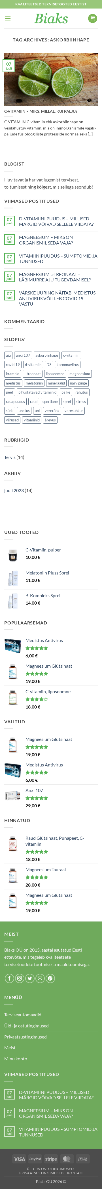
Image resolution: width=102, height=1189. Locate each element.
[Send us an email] (40, 978)
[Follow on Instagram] (19, 978)
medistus (13, 383)
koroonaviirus (68, 364)
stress (81, 401)
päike (65, 392)
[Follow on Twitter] (30, 978)
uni (37, 410)
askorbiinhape (46, 355)
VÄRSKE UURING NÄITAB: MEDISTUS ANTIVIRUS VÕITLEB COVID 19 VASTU (57, 298)
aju (8, 355)
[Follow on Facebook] (9, 978)
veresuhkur (74, 410)
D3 (49, 364)
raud (33, 401)
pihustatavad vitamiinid (37, 392)
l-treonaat (32, 373)
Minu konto (15, 1058)
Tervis (10, 457)
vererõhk (52, 410)
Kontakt (75, 1173)
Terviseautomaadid (22, 1014)
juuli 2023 (14, 490)
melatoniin (34, 383)
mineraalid (56, 383)
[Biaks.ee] (51, 18)
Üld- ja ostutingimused (26, 1025)
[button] (7, 18)
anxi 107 (23, 355)
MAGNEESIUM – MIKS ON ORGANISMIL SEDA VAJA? (46, 239)
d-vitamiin (33, 364)
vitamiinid (32, 420)
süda (10, 410)
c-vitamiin (71, 355)
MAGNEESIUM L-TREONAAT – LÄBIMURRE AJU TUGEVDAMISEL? (55, 276)
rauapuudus (15, 401)
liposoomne (55, 373)
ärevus (50, 420)
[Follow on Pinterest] (50, 978)
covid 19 (13, 364)
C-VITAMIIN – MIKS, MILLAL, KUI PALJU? (40, 111)
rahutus (81, 392)
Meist (10, 1047)
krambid (12, 373)
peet (9, 392)
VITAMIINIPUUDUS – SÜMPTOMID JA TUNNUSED (58, 258)
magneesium (79, 373)
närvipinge (78, 383)
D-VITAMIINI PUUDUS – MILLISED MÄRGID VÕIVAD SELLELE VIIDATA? (56, 221)
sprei (67, 401)
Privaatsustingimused (25, 1036)
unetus (24, 410)
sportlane (50, 401)
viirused (12, 420)
